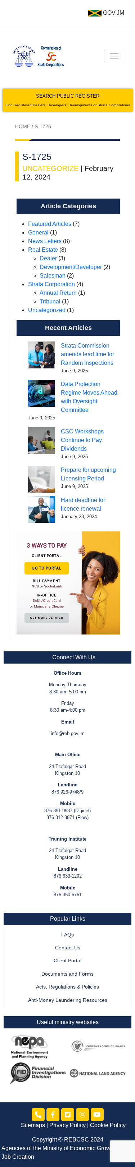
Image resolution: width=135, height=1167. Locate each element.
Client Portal (67, 960)
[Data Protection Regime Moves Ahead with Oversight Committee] (41, 393)
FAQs (67, 935)
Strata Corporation (51, 284)
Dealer (48, 258)
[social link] (38, 1114)
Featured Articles (49, 224)
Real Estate (43, 250)
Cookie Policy (108, 1125)
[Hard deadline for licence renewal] (41, 509)
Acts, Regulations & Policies (67, 987)
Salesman (53, 276)
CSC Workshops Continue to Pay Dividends (82, 440)
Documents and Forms (67, 974)
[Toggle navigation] (114, 56)
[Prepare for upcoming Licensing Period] (41, 479)
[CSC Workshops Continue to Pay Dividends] (41, 440)
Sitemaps (33, 1125)
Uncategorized (47, 310)
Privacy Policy (67, 1125)
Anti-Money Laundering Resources (67, 1000)
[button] (68, 583)
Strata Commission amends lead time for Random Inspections (87, 354)
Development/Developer (71, 267)
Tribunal (50, 301)
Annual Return (58, 293)
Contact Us (67, 947)
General (38, 232)
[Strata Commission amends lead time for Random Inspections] (41, 354)
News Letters (45, 241)
